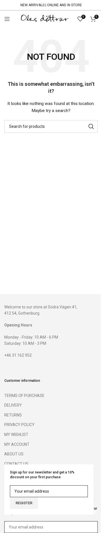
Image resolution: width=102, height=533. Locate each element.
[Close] (95, 512)
